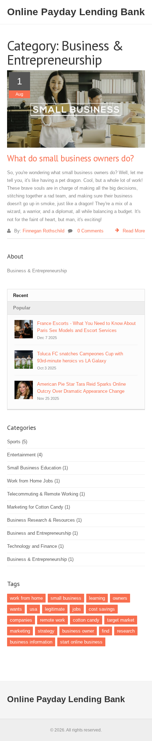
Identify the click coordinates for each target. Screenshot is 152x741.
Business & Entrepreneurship (40, 559)
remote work (52, 620)
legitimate (55, 609)
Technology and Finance (35, 546)
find (105, 631)
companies (21, 620)
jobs (76, 609)
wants (16, 609)
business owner (78, 631)
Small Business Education (37, 467)
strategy (46, 631)
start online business (81, 642)
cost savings (102, 609)
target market (120, 620)
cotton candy (86, 620)
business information (31, 642)
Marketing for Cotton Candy (38, 507)
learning (97, 598)
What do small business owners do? (70, 158)
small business (66, 598)
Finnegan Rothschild (43, 230)
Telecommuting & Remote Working (46, 494)
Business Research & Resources (44, 520)
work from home (26, 598)
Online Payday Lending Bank (76, 11)
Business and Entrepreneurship (42, 533)
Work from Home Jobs (33, 481)
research (126, 631)
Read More (134, 230)
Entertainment (24, 454)
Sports (17, 441)
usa (33, 609)
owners (120, 598)
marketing (20, 631)
